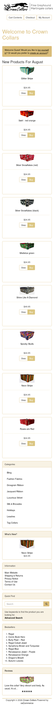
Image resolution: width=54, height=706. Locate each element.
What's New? (11, 534)
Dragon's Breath (16, 657)
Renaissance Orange (18, 654)
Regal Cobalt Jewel (17, 642)
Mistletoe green (27, 252)
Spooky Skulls (27, 343)
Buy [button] (31, 93)
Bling (9, 472)
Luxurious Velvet (14, 497)
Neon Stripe (27, 385)
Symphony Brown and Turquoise (23, 645)
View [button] (23, 93)
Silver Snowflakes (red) (27, 165)
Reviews (9, 670)
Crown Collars (29, 700)
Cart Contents (15, 17)
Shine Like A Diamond (27, 297)
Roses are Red (27, 428)
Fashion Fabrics (14, 478)
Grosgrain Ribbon (15, 485)
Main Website (11, 572)
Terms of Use (11, 581)
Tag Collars (12, 522)
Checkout (30, 17)
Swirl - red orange (27, 120)
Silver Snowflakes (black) (27, 210)
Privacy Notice (11, 578)
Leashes (11, 516)
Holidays (11, 510)
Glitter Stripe (27, 78)
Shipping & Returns (14, 575)
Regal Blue (13, 648)
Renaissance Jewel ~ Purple (21, 651)
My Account (44, 17)
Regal (11, 633)
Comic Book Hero (16, 636)
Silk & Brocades (14, 503)
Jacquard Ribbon (15, 491)
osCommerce (27, 703)
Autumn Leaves (15, 660)
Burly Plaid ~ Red (16, 639)
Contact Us (10, 584)
